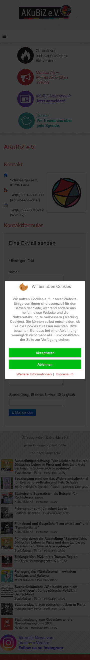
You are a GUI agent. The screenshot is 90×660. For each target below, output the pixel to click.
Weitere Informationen (34, 374)
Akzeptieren (45, 353)
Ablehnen (45, 364)
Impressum (65, 374)
